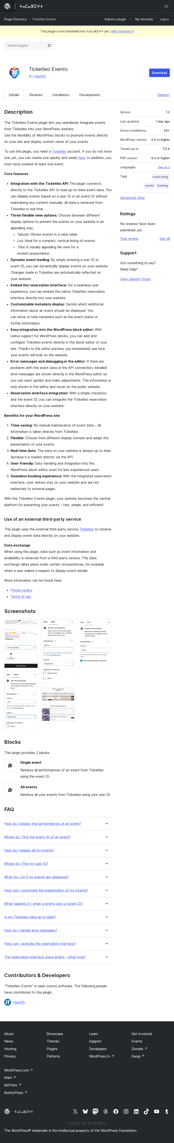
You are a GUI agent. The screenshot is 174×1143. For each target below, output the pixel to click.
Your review (129, 238)
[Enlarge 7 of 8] (69, 710)
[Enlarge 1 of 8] (32, 624)
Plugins (52, 1049)
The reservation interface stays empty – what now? (45, 957)
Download (159, 73)
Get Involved (142, 1034)
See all (165, 238)
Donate (139, 1049)
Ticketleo (59, 151)
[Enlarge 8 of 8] (106, 624)
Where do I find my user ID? (26, 864)
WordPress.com (18, 1070)
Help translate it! (122, 31)
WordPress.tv (101, 1056)
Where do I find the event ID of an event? (37, 837)
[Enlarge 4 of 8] (32, 677)
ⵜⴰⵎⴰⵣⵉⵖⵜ (23, 1112)
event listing (160, 176)
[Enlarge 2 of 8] (32, 634)
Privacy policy (21, 590)
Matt (10, 1077)
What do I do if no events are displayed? (36, 877)
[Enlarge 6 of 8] (69, 693)
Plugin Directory (15, 19)
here (81, 158)
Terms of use (21, 596)
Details (14, 95)
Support (163, 95)
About (9, 1034)
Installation (60, 95)
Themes (53, 1041)
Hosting (10, 1049)
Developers (98, 1049)
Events (137, 1041)
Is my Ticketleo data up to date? (30, 917)
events (149, 185)
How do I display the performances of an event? (42, 824)
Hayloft (40, 76)
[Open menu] (167, 6)
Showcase (55, 1034)
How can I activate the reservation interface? (40, 944)
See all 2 (164, 167)
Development (89, 95)
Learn (93, 1034)
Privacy (10, 1056)
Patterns (53, 1056)
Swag (138, 1056)
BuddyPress (15, 1093)
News (8, 1041)
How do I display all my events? (29, 850)
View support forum (135, 279)
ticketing (162, 185)
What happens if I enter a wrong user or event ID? (43, 904)
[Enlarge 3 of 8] (32, 649)
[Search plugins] (49, 45)
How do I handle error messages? (30, 930)
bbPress (12, 1085)
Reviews (35, 95)
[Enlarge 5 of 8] (69, 624)
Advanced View (132, 198)
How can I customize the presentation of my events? (46, 890)
